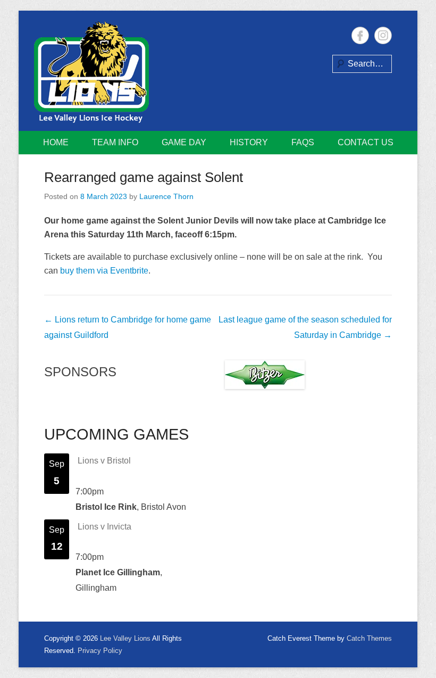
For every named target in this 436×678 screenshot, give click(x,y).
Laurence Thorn (166, 196)
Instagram (383, 35)
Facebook (360, 35)
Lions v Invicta (104, 526)
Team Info (115, 142)
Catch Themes (369, 638)
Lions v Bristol (104, 460)
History (249, 142)
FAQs (302, 142)
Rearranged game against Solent (143, 177)
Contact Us (365, 142)
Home (56, 142)
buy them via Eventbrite (104, 270)
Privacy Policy (100, 651)
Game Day (184, 142)
